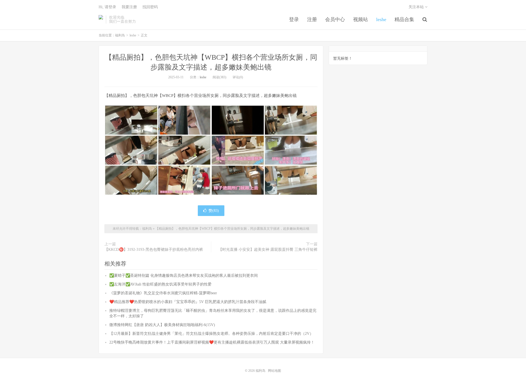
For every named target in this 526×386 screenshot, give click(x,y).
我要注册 (129, 7)
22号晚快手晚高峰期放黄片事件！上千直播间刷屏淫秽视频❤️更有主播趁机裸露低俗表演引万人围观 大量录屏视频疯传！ (212, 342)
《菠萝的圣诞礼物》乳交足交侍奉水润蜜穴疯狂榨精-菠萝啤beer (163, 293)
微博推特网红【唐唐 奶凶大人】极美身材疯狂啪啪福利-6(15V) (162, 325)
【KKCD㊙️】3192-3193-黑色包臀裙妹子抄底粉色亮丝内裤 (153, 249)
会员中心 (335, 19)
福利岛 (101, 19)
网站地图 (274, 371)
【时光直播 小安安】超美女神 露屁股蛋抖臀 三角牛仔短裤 (268, 249)
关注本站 (416, 7)
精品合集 (404, 19)
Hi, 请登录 (107, 7)
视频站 (360, 19)
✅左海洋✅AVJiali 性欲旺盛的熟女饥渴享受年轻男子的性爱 (160, 284)
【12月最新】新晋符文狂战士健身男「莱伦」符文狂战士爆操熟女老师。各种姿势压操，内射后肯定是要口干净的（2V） (211, 334)
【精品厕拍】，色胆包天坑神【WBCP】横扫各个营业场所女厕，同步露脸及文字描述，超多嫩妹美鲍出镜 (232, 229)
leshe (381, 19)
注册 (312, 19)
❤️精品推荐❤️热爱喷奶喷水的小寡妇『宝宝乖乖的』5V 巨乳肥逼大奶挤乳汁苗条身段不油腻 (187, 302)
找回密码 (150, 7)
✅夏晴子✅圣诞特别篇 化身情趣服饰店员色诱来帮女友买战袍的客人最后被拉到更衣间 (183, 275)
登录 (294, 19)
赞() (213, 211)
